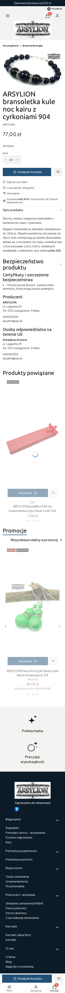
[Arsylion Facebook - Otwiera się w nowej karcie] (17, 809)
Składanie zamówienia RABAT (25, 903)
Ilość (5, 153)
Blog (9, 961)
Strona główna (10, 45)
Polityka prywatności (19, 859)
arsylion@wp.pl (12, 321)
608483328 (10, 317)
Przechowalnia (15, 886)
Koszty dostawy (16, 913)
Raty (9, 842)
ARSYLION (9, 124)
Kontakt (11, 940)
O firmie (10, 957)
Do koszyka (25, 492)
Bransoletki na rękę (32, 45)
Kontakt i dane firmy (18, 935)
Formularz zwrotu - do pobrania (25, 832)
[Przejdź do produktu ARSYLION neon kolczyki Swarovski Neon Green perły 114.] (32, 607)
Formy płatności (16, 908)
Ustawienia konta (17, 881)
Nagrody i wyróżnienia (19, 966)
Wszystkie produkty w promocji (34, 540)
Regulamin (12, 828)
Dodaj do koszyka (30, 172)
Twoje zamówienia (17, 876)
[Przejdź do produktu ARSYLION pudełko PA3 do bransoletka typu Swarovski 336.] (32, 439)
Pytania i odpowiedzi (19, 837)
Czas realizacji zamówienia (22, 918)
